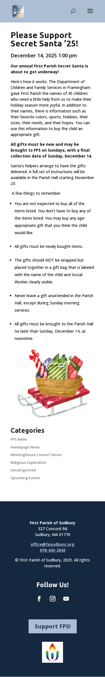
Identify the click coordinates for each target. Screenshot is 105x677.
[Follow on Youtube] (66, 598)
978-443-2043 (53, 550)
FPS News (19, 439)
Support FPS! (53, 626)
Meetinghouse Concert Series (36, 454)
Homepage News (25, 447)
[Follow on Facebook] (39, 598)
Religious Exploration (28, 462)
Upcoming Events (25, 477)
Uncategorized (23, 470)
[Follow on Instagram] (52, 598)
